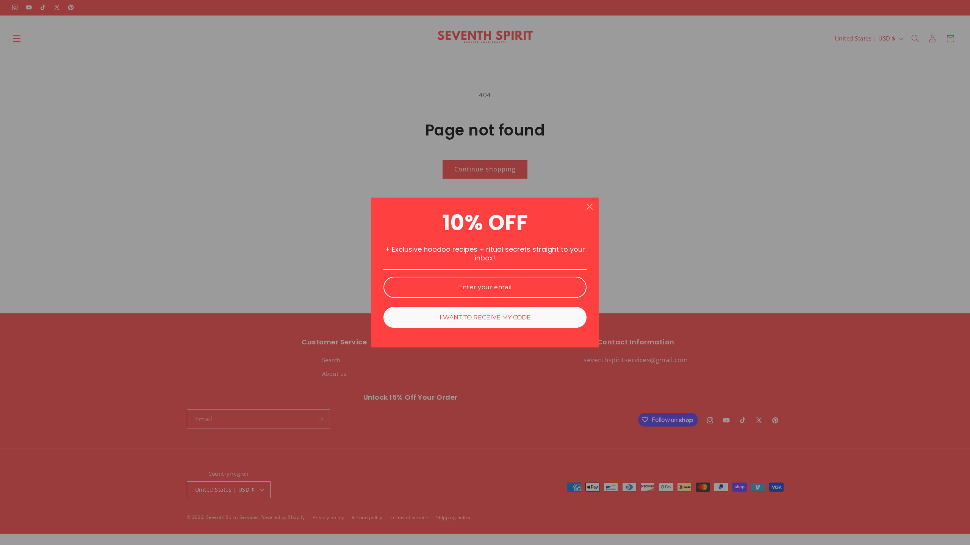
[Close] (589, 207)
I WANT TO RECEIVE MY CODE (485, 317)
